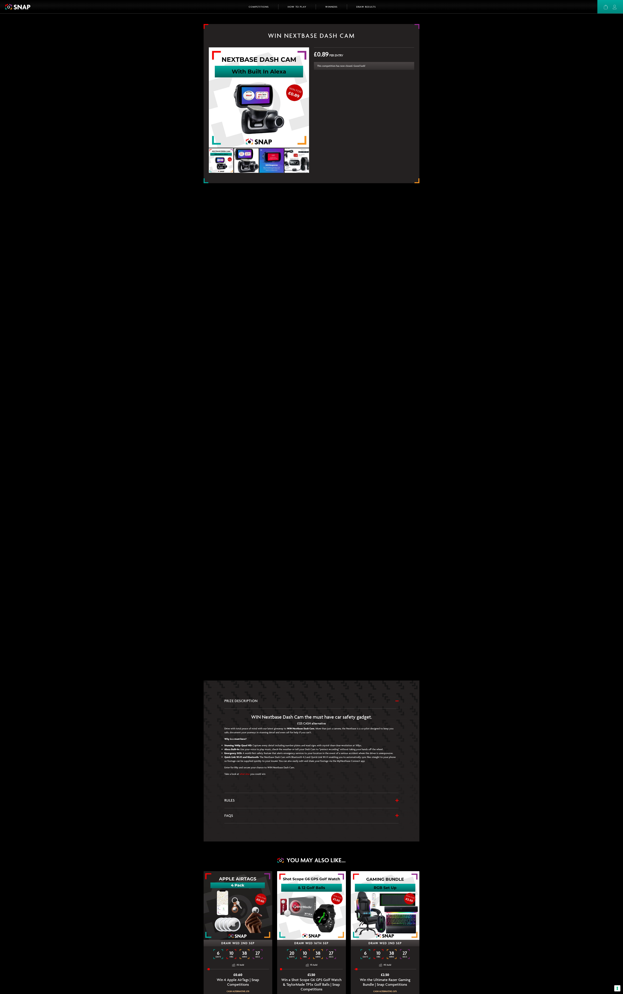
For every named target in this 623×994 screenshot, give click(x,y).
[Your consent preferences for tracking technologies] (617, 988)
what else (245, 773)
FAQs (228, 815)
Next (304, 161)
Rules (229, 800)
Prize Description (241, 701)
